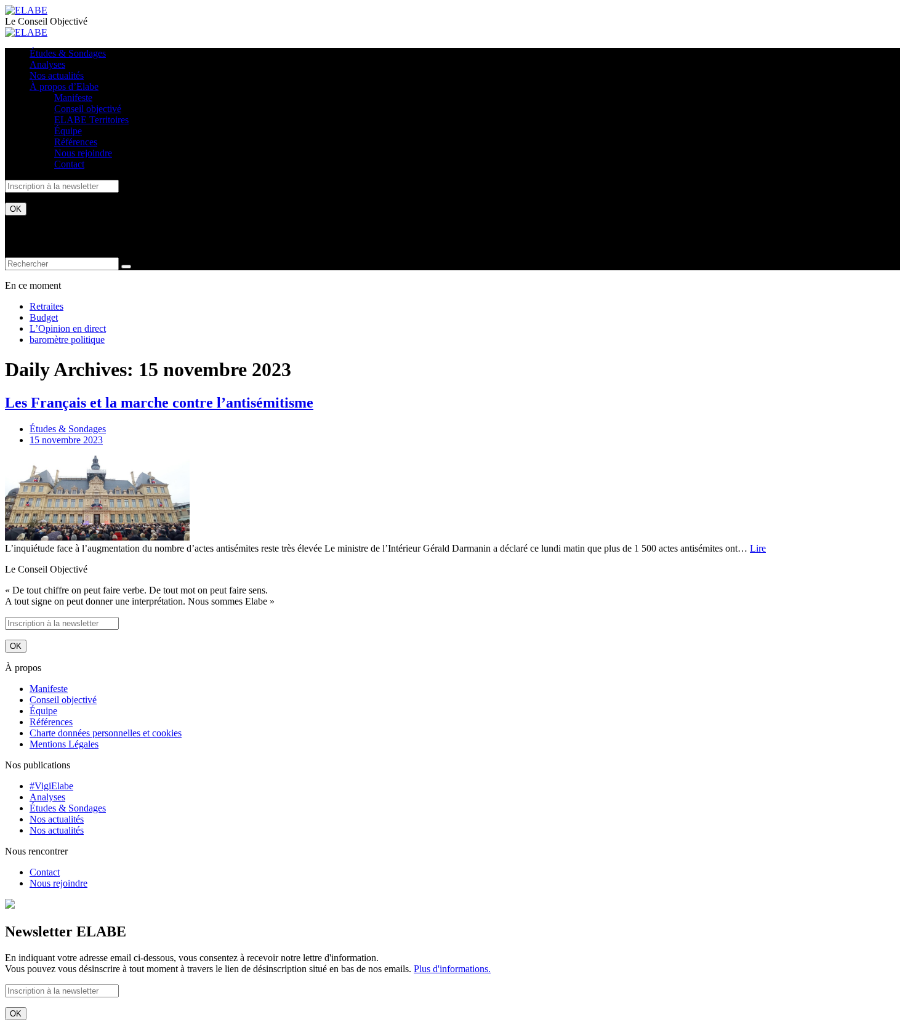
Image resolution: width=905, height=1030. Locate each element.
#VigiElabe (51, 786)
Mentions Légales (64, 744)
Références (75, 142)
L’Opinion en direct (68, 328)
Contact (69, 164)
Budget (44, 317)
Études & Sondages (68, 53)
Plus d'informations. (452, 969)
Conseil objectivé (87, 108)
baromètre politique (67, 339)
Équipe (68, 131)
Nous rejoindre (83, 153)
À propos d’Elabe (64, 86)
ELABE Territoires (91, 120)
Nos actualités (57, 75)
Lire (758, 548)
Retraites (46, 306)
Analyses (47, 64)
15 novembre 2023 (66, 440)
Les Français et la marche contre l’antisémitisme (159, 403)
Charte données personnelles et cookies (106, 733)
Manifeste (73, 97)
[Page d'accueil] (26, 10)
